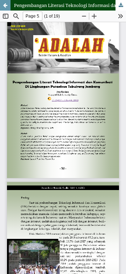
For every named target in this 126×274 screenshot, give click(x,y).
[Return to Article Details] (5, 5)
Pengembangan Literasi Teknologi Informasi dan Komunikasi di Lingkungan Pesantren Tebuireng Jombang (70, 5)
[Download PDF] (120, 5)
